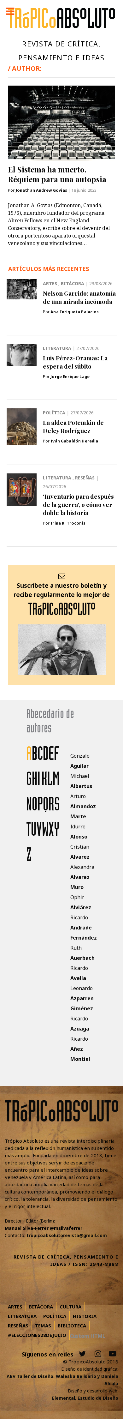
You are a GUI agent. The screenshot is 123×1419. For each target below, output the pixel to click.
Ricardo (83, 927)
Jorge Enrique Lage (70, 376)
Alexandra (82, 877)
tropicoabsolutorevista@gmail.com (66, 1235)
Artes (50, 283)
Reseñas (85, 478)
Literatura (58, 348)
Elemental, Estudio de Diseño (85, 1398)
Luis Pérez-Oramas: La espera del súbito (75, 362)
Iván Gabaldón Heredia (74, 441)
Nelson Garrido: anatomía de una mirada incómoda (79, 297)
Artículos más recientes (48, 269)
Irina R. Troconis (67, 523)
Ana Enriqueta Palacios (74, 312)
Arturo (83, 806)
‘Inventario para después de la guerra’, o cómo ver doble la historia (78, 504)
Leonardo (82, 998)
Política (55, 413)
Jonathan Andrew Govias (42, 190)
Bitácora (73, 283)
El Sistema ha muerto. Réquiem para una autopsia (57, 174)
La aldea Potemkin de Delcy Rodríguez (73, 426)
